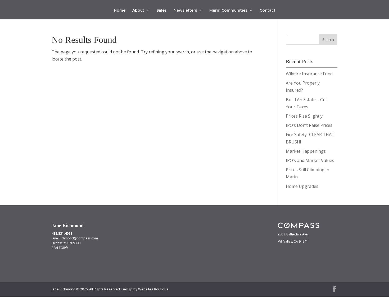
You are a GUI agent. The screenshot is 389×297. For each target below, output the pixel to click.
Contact (267, 10)
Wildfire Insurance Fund (309, 74)
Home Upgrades (302, 186)
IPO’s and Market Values (310, 160)
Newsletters (185, 10)
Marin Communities (228, 10)
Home (119, 10)
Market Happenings (306, 151)
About (138, 10)
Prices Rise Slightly (304, 116)
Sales (161, 10)
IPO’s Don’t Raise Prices (309, 125)
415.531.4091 (62, 233)
